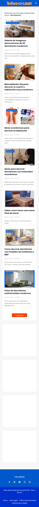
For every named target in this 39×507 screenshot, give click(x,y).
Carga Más (19, 315)
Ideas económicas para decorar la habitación (16, 129)
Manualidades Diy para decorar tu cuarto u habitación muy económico (18, 87)
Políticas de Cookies (19, 503)
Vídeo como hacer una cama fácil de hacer (19, 211)
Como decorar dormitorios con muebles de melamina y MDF (19, 252)
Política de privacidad (27, 500)
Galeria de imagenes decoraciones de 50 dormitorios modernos (16, 43)
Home (5, 500)
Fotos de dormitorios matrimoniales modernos (17, 292)
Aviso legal (13, 500)
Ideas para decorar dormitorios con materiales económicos (18, 172)
